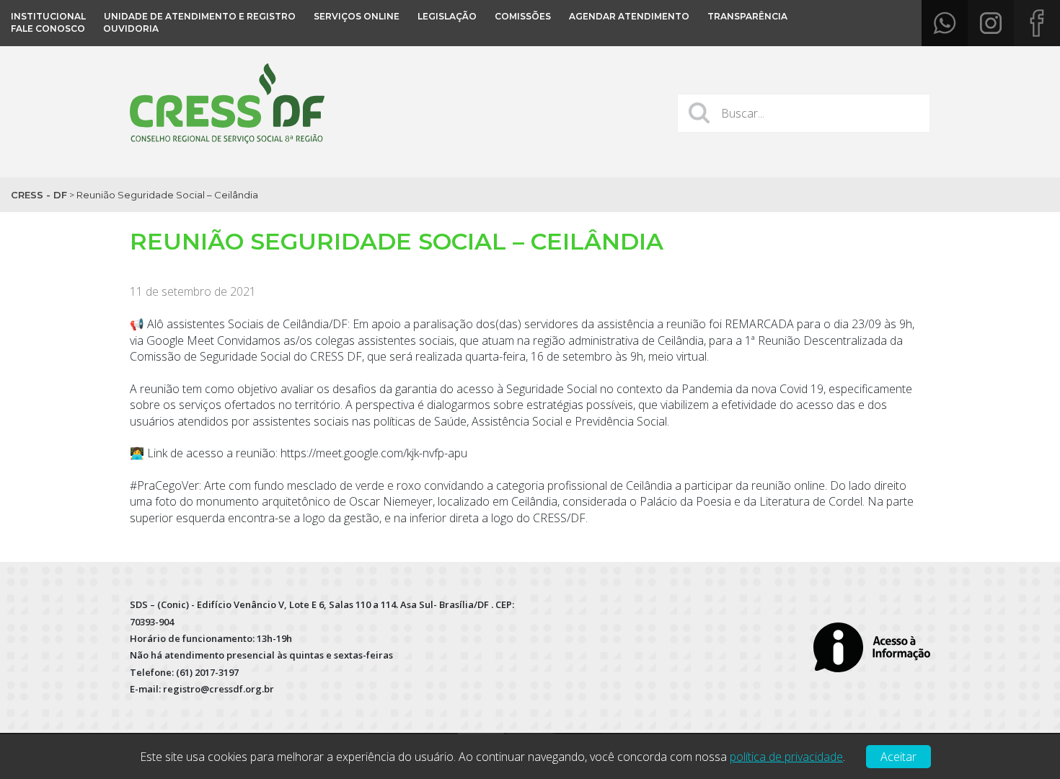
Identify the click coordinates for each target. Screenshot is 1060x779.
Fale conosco (48, 28)
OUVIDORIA (131, 28)
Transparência (747, 16)
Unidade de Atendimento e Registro (200, 16)
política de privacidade (786, 757)
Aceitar (898, 757)
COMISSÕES (523, 16)
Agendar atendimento (629, 16)
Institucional (48, 16)
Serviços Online (356, 16)
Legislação (447, 16)
